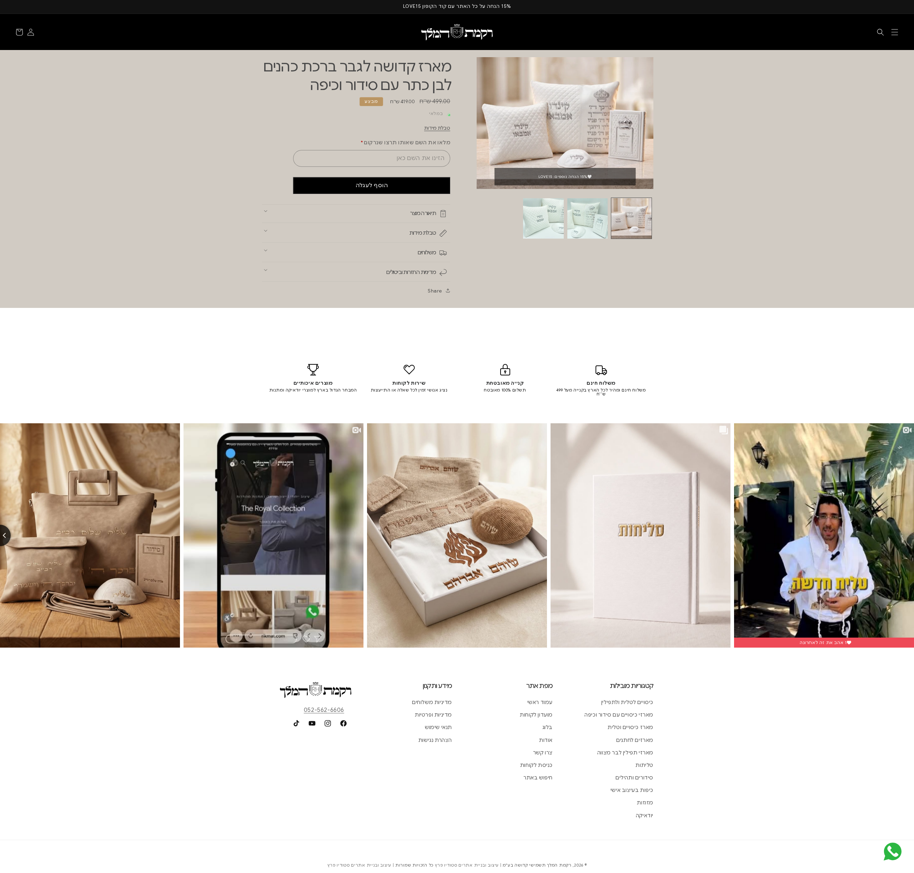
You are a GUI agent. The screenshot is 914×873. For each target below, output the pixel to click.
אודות (546, 740)
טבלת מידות (437, 128)
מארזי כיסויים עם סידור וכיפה (618, 715)
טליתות (644, 765)
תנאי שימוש (438, 727)
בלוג (547, 727)
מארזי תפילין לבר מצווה (625, 752)
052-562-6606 (324, 710)
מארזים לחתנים (634, 740)
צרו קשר (543, 752)
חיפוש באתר (538, 777)
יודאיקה (644, 815)
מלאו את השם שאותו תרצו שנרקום (405, 142)
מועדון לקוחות (536, 715)
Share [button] (435, 291)
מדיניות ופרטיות (433, 715)
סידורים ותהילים (634, 777)
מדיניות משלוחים (432, 702)
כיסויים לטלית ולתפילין (627, 702)
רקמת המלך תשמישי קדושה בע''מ (537, 865)
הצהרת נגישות (435, 740)
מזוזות (645, 802)
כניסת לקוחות (536, 765)
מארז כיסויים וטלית (630, 727)
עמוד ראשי (540, 702)
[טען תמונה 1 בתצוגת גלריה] (631, 218)
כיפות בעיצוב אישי (632, 790)
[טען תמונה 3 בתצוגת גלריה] (543, 218)
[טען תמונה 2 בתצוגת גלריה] (587, 218)
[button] (895, 32)
